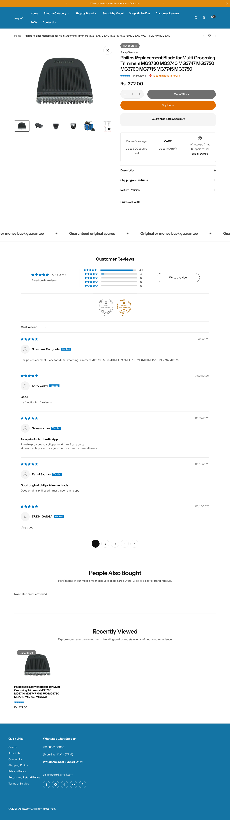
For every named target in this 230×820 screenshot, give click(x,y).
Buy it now (168, 105)
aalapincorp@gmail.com (58, 774)
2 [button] (105, 543)
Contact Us (15, 759)
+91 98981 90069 (53, 747)
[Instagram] (55, 784)
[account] (204, 18)
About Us (14, 753)
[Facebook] (46, 784)
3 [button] (115, 543)
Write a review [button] (178, 277)
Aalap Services (129, 52)
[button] (66, 3)
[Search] (196, 18)
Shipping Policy (18, 765)
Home (17, 35)
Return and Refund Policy (24, 777)
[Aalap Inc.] (18, 17)
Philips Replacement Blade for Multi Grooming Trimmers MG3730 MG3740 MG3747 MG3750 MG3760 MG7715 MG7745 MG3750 (37, 692)
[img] (29, 339)
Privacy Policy (17, 771)
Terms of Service (18, 783)
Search (12, 747)
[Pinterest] (82, 784)
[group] (64, 81)
